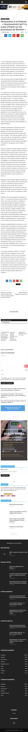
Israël (2, 666)
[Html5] (14, 722)
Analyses (3, 657)
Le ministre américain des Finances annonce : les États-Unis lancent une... (18, 575)
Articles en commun (6, 320)
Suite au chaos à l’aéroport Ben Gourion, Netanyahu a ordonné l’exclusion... (17, 520)
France (2, 673)
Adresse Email (4, 469)
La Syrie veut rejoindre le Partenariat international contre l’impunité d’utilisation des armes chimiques (13, 336)
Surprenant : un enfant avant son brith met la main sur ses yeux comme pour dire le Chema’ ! (7, 295)
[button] (26, 2)
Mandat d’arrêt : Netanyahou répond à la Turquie (23, 333)
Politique (7, 18)
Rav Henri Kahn (5, 32)
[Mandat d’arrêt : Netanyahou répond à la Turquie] (23, 328)
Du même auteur (6, 322)
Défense (3, 661)
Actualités (3, 18)
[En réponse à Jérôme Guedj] (4, 528)
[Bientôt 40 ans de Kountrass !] (4, 506)
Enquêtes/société (5, 664)
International (4, 659)
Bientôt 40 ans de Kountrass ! (16, 504)
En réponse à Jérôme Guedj (16, 526)
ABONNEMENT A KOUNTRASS (14, 543)
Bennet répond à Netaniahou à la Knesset (21, 293)
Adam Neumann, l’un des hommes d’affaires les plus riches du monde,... (17, 612)
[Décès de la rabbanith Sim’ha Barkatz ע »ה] (4, 568)
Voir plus (13, 534)
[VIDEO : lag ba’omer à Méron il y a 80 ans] (4, 554)
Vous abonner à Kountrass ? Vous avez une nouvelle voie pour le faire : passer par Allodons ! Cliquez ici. (13, 395)
